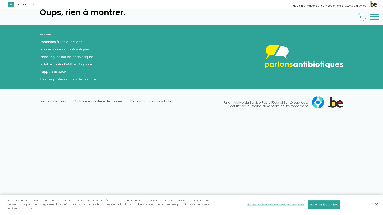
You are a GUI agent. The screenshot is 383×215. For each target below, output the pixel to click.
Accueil (45, 34)
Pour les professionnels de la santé (68, 79)
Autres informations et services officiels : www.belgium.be (329, 5)
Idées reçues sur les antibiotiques (67, 57)
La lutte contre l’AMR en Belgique (66, 64)
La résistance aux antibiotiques (65, 49)
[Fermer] (376, 204)
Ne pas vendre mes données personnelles (276, 204)
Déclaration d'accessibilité (150, 101)
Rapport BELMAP (53, 72)
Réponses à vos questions (61, 42)
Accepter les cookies (324, 204)
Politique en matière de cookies (98, 101)
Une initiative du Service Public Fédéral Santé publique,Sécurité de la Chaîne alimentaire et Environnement (266, 104)
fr (361, 17)
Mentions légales (53, 101)
